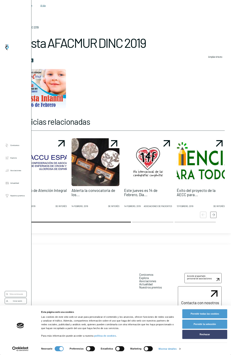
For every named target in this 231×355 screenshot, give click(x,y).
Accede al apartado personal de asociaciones (199, 277)
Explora (13, 158)
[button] (43, 174)
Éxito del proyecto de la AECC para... (196, 192)
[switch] (90, 348)
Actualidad (14, 183)
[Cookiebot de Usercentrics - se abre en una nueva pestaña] (20, 349)
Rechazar (205, 334)
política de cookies (105, 335)
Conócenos (14, 145)
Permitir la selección (205, 324)
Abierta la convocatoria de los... (93, 192)
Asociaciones (15, 170)
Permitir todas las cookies (205, 313)
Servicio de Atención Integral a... (43, 192)
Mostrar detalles (168, 348)
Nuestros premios (17, 196)
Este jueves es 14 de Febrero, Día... (140, 192)
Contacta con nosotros (200, 302)
